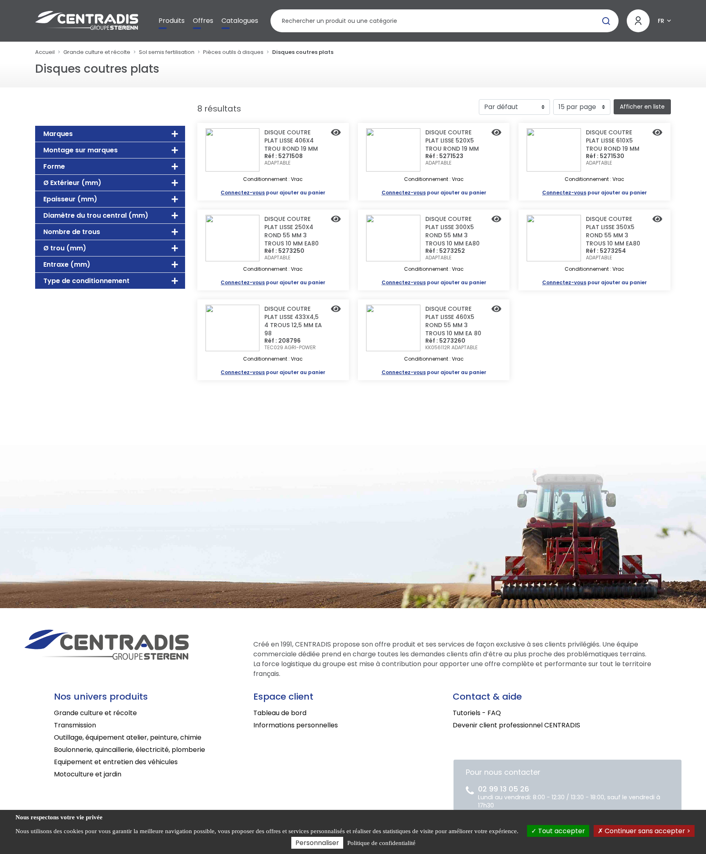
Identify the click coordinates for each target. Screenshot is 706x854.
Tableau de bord (279, 713)
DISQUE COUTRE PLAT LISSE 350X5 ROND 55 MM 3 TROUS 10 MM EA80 (613, 231)
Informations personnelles (295, 725)
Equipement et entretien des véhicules (116, 762)
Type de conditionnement (86, 280)
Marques (58, 133)
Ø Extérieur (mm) (72, 182)
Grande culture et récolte (96, 52)
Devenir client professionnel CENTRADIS (516, 725)
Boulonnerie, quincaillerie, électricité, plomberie (129, 749)
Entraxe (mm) (66, 264)
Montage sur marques (80, 150)
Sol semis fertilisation (166, 52)
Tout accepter (560, 831)
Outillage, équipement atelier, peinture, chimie (127, 737)
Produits (172, 20)
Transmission (75, 725)
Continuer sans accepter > (646, 831)
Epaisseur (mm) (70, 199)
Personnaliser (317, 842)
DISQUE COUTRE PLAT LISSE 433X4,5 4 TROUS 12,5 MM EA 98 (293, 321)
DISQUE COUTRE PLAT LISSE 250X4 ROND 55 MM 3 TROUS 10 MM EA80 (291, 231)
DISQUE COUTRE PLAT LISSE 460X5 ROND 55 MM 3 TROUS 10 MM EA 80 (453, 321)
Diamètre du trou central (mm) (95, 215)
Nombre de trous (71, 231)
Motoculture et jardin (87, 774)
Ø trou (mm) (64, 248)
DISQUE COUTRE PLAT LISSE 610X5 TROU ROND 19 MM (612, 140)
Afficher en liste (642, 107)
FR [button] (661, 21)
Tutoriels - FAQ (477, 713)
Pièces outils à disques (233, 52)
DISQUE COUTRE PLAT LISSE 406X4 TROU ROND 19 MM (291, 140)
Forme (54, 166)
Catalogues (239, 20)
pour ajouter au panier (273, 192)
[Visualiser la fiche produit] (336, 133)
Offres (203, 20)
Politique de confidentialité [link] (381, 843)
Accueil (45, 52)
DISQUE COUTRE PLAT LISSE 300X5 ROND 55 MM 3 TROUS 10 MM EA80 (452, 231)
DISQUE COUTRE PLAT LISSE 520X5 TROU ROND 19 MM (452, 140)
